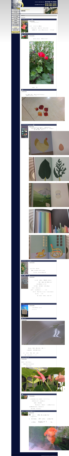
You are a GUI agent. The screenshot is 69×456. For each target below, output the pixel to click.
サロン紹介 (16, 12)
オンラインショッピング (16, 28)
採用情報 (16, 22)
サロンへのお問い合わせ (16, 25)
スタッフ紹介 (16, 18)
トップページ (16, 10)
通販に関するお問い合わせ (16, 32)
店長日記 (16, 20)
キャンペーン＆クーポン (16, 14)
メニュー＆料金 (16, 16)
